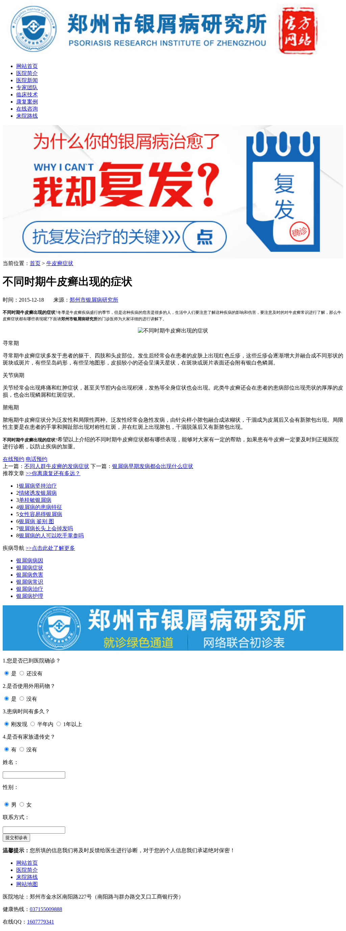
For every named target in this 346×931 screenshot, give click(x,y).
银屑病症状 (29, 568)
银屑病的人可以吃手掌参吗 (51, 535)
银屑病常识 (29, 582)
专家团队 (27, 87)
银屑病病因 (29, 560)
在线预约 (13, 459)
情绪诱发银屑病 (38, 493)
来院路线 (27, 116)
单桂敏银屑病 (35, 500)
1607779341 (40, 922)
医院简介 (27, 73)
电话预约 (36, 459)
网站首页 (27, 66)
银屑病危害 (29, 575)
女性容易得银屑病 (40, 514)
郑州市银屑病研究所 (94, 300)
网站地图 (27, 884)
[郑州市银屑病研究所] (173, 54)
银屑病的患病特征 (40, 507)
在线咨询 (27, 109)
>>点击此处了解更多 (50, 548)
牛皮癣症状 (59, 263)
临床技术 (27, 94)
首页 (35, 263)
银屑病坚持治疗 (38, 486)
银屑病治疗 (29, 589)
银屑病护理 (29, 596)
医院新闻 (27, 80)
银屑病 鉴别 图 (36, 521)
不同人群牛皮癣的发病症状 (56, 466)
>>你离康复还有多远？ (53, 473)
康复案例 (27, 101)
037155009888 (46, 909)
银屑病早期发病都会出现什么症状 (152, 466)
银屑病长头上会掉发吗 (46, 528)
